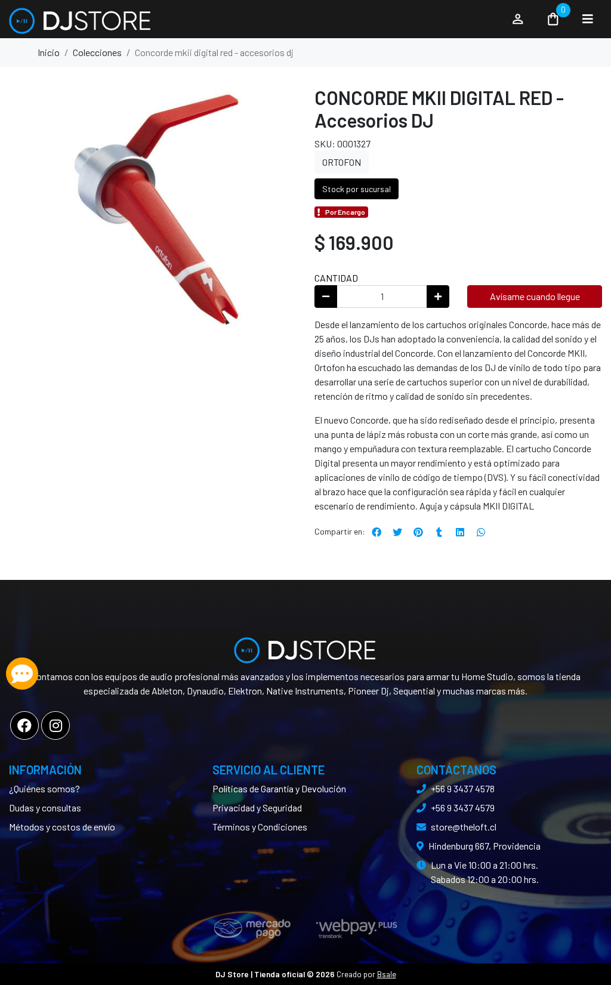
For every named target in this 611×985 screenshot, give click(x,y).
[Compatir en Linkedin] (460, 532)
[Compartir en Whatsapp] (480, 532)
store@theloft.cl (463, 826)
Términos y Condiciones (259, 826)
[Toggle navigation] (587, 19)
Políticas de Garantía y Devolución (279, 788)
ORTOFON (341, 162)
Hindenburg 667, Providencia (484, 845)
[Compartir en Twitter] (397, 532)
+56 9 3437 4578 (463, 788)
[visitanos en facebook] (24, 725)
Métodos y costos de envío (62, 826)
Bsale (386, 974)
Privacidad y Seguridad (257, 807)
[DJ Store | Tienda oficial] (253, 19)
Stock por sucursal (356, 189)
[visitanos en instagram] (55, 725)
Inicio (49, 52)
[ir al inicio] (305, 645)
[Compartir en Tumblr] (439, 532)
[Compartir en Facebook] (376, 532)
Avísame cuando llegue (535, 296)
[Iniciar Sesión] (517, 19)
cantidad (336, 277)
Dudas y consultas (45, 807)
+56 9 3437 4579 (463, 807)
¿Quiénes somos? (44, 788)
